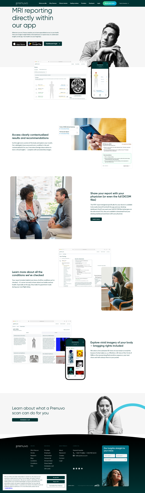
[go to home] (22, 3)
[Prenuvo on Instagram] (74, 468)
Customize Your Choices (55, 485)
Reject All (55, 481)
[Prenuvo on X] (79, 468)
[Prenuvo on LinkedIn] (76, 468)
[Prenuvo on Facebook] (82, 468)
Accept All (56, 477)
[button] (124, 3)
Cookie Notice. (9, 488)
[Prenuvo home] (22, 447)
